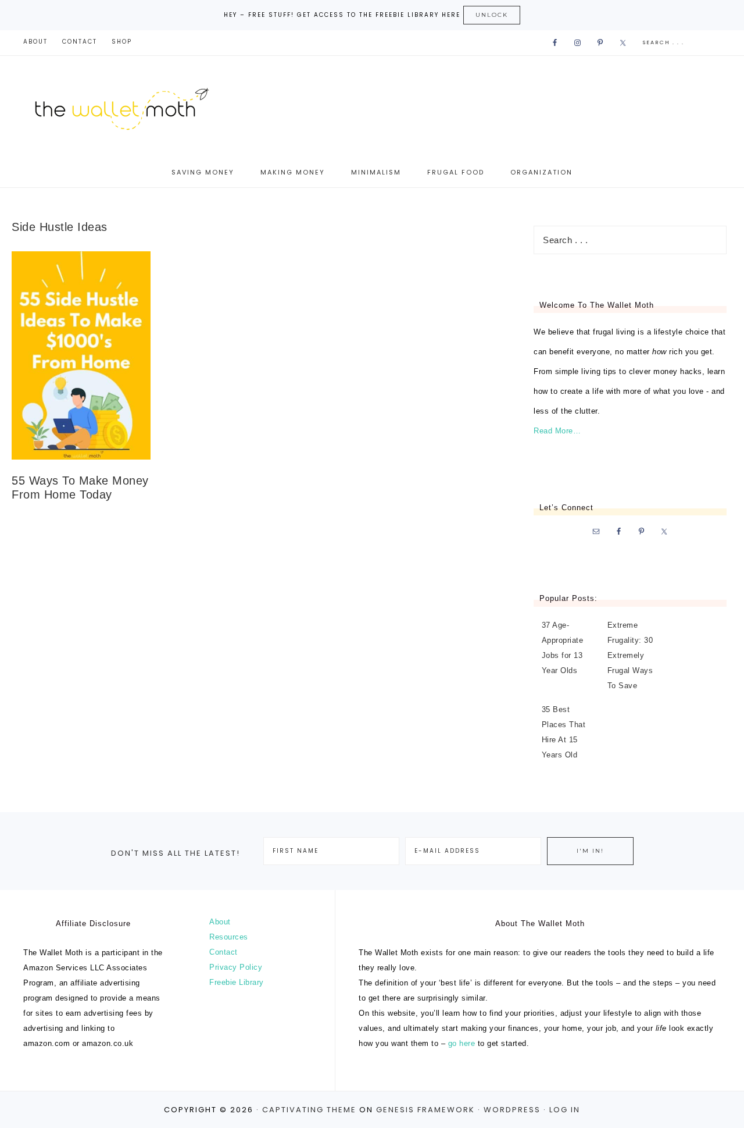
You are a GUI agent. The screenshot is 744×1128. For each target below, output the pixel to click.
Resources (228, 937)
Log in (564, 1109)
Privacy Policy (235, 967)
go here (461, 1043)
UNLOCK (491, 15)
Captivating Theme (309, 1109)
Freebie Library (236, 982)
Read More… (557, 430)
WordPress (512, 1109)
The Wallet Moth (133, 106)
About (220, 921)
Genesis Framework (425, 1109)
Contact (223, 952)
